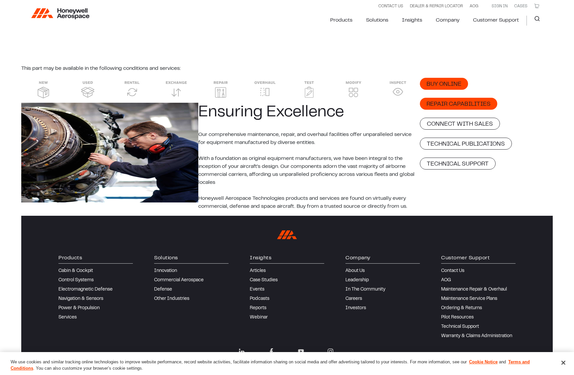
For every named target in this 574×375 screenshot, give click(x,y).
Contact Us (452, 271)
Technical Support (460, 327)
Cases (520, 6)
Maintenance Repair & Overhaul (474, 290)
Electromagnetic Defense (85, 290)
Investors (355, 308)
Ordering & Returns (461, 308)
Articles (258, 271)
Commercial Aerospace (179, 280)
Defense (163, 290)
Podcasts (259, 299)
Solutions (377, 20)
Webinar (259, 317)
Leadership (357, 280)
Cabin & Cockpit (75, 271)
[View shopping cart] (536, 6)
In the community (365, 290)
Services (67, 317)
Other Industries (171, 299)
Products (341, 20)
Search (534, 21)
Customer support (496, 20)
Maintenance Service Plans (469, 299)
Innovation (165, 271)
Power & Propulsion (79, 308)
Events (257, 290)
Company (447, 20)
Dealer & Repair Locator (436, 6)
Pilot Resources (457, 317)
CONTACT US (390, 6)
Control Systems (76, 280)
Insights (412, 20)
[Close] (563, 362)
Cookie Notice (483, 361)
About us (355, 271)
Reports (258, 308)
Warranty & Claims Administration (476, 336)
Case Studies (264, 280)
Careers (353, 299)
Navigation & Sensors (80, 299)
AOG (474, 6)
